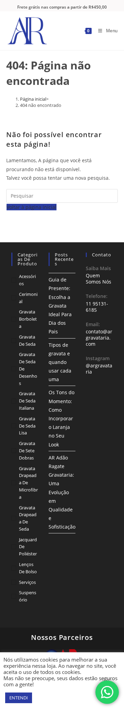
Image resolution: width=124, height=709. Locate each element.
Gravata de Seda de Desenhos (28, 368)
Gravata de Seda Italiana (27, 400)
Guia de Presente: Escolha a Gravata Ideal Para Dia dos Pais (60, 305)
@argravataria (99, 368)
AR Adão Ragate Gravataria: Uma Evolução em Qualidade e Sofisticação (62, 492)
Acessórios (27, 280)
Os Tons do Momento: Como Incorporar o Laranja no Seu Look (61, 418)
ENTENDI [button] (18, 698)
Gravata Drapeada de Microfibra (28, 482)
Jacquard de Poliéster (28, 546)
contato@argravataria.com (99, 337)
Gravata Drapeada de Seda (28, 518)
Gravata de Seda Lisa (27, 426)
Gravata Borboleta (28, 319)
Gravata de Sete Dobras (27, 450)
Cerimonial (28, 297)
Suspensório (27, 596)
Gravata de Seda (27, 340)
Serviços (27, 582)
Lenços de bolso (28, 568)
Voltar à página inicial (31, 207)
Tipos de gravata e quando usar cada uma (60, 362)
